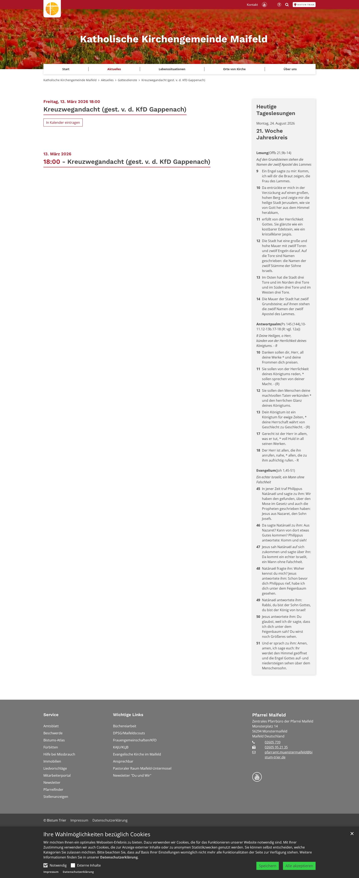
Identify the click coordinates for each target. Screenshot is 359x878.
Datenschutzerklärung (119, 857)
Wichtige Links (128, 714)
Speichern (267, 865)
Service (51, 714)
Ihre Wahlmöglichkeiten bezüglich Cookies (96, 834)
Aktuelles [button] (114, 69)
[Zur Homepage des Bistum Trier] (304, 4)
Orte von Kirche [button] (234, 69)
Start (65, 69)
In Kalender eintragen (63, 122)
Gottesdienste (127, 80)
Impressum (51, 872)
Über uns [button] (290, 69)
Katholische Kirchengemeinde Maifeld (70, 80)
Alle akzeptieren (299, 865)
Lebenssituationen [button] (172, 69)
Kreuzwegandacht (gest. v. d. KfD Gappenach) (173, 80)
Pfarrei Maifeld (269, 715)
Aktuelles (107, 80)
